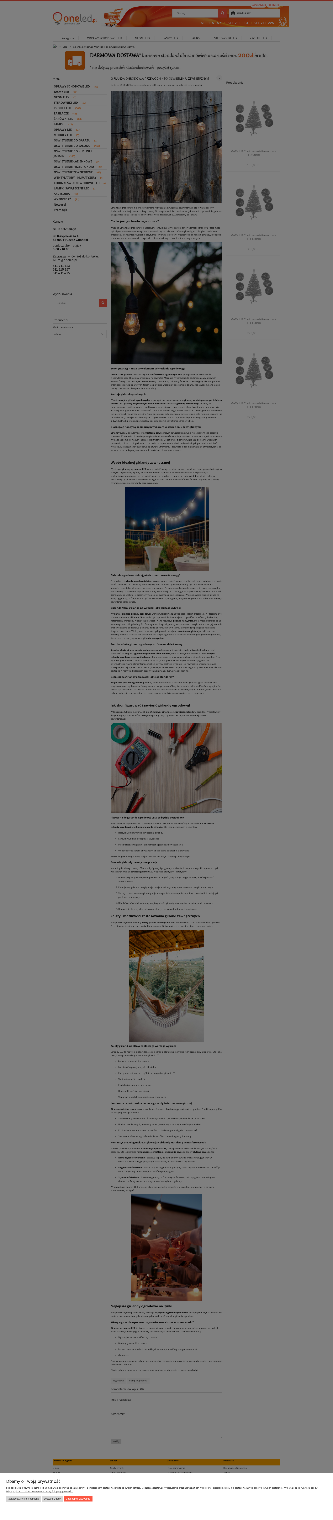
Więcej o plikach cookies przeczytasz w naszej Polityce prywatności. (39, 1491)
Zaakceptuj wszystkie (78, 1498)
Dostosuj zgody (52, 1498)
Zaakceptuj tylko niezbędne (23, 1498)
